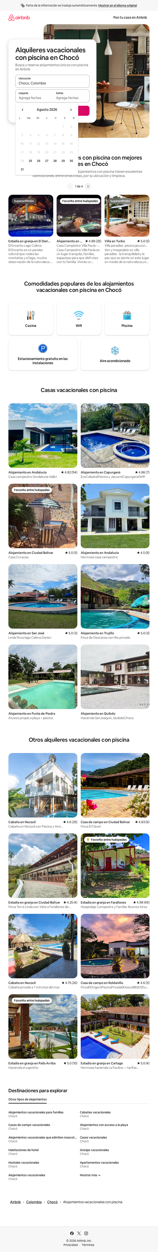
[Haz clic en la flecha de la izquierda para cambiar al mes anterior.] (22, 109)
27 (46, 161)
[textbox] (34, 97)
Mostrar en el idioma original (117, 5)
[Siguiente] (87, 186)
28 (55, 161)
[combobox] (52, 83)
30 (71, 161)
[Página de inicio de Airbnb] (19, 17)
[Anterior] (70, 186)
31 (22, 169)
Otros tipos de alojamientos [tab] (27, 1099)
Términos (88, 1245)
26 (38, 161)
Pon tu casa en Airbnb (130, 17)
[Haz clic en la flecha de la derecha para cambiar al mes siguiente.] (71, 109)
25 (30, 161)
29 (63, 161)
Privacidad (71, 1245)
